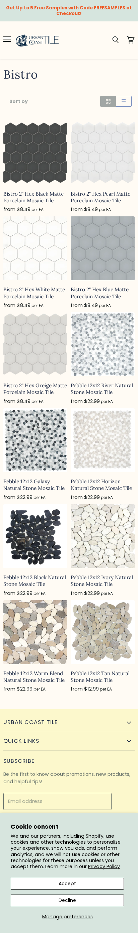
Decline (67, 900)
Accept (67, 883)
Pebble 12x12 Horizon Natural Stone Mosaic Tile (101, 484)
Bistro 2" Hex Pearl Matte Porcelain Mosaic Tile (100, 197)
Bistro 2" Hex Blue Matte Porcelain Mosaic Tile (100, 292)
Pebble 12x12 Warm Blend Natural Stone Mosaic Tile (34, 676)
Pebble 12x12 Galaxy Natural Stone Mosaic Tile (34, 484)
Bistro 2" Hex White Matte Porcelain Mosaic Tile (34, 292)
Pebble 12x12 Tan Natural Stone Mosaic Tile (100, 676)
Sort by (18, 101)
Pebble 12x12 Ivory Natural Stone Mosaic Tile (102, 580)
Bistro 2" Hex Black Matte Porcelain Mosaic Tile (33, 197)
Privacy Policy (104, 866)
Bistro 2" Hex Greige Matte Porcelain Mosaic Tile (35, 388)
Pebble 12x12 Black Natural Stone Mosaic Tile (34, 580)
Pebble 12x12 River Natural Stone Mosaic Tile (102, 388)
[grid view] (108, 101)
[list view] (124, 101)
